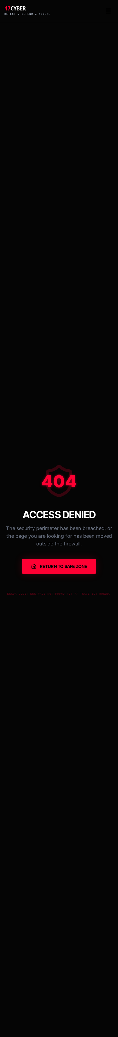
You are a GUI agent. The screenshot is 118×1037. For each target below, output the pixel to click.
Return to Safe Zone (63, 566)
